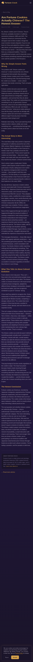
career (3, 355)
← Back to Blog (5, 12)
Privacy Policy (19, 653)
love (6, 360)
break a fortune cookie (16, 246)
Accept (15, 657)
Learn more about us (12, 466)
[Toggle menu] (30, 2)
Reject (7, 657)
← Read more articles (8, 472)
